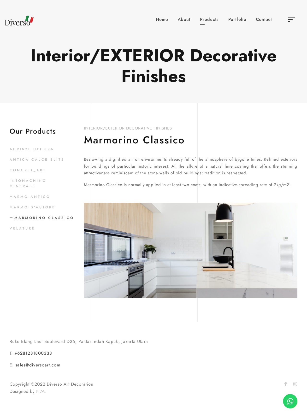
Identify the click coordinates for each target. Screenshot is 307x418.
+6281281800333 (33, 353)
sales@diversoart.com (37, 365)
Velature (22, 228)
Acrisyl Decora (32, 149)
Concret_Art (28, 170)
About (184, 19)
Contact (264, 19)
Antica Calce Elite (37, 159)
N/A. (41, 391)
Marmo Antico (30, 196)
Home (162, 19)
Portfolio (237, 19)
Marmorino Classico (44, 217)
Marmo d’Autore (32, 207)
